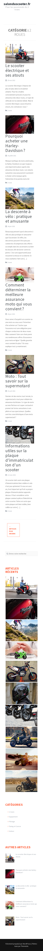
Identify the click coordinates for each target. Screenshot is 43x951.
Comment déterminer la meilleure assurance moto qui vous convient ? (18, 296)
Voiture (11, 831)
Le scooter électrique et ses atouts (17, 70)
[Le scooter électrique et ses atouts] (19, 53)
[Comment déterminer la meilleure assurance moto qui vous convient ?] (19, 275)
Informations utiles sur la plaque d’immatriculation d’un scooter (19, 457)
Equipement (13, 817)
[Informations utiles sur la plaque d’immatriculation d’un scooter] (19, 434)
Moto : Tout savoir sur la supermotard (17, 381)
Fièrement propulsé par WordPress (18, 944)
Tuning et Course (15, 826)
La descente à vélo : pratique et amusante (18, 216)
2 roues (9, 110)
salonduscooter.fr (17, 4)
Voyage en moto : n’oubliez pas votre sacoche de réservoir (20, 777)
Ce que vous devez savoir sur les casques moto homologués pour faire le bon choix (22, 690)
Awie (16, 946)
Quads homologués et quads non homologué (20, 754)
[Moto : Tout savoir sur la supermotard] (19, 364)
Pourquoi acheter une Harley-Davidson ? (16, 143)
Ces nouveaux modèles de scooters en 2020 (22, 732)
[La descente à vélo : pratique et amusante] (19, 198)
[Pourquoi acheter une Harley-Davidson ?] (19, 124)
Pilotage (12, 821)
